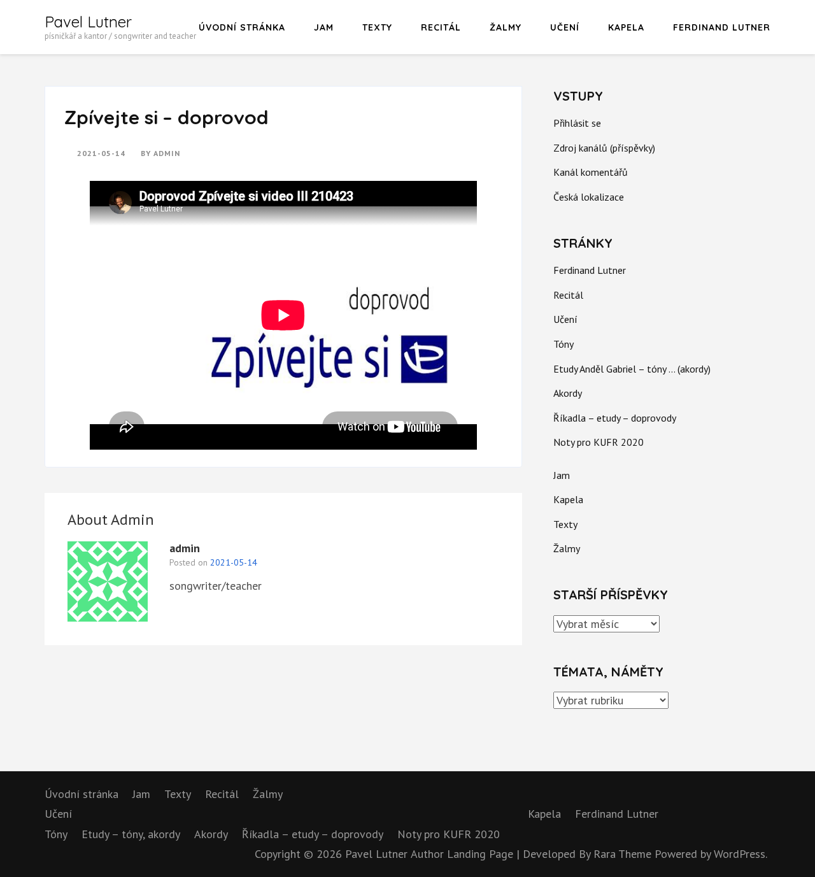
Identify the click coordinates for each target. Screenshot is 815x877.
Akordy (567, 393)
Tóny (563, 344)
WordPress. (740, 853)
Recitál (441, 27)
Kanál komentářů (590, 172)
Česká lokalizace (588, 196)
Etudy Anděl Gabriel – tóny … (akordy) (632, 368)
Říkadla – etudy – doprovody (614, 417)
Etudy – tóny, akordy (131, 834)
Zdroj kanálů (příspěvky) (604, 147)
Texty (377, 27)
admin (166, 153)
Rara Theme (624, 853)
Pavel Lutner (88, 21)
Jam (324, 27)
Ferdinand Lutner (721, 27)
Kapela (626, 27)
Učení (564, 27)
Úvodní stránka (242, 27)
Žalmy (505, 27)
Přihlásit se (577, 123)
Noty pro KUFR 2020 (598, 442)
